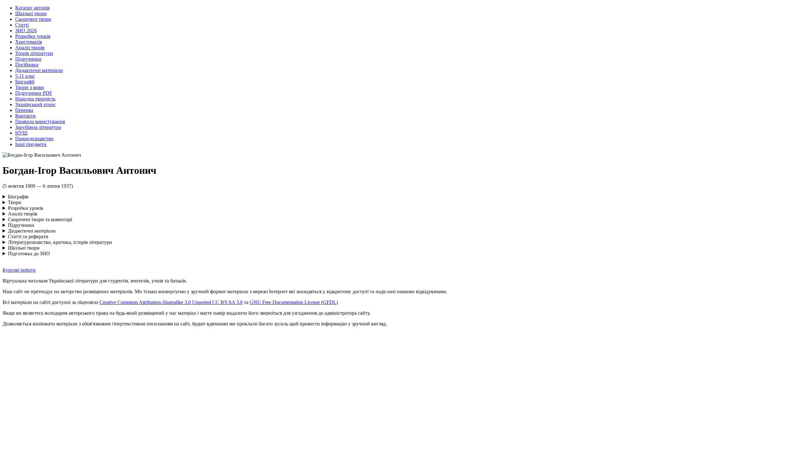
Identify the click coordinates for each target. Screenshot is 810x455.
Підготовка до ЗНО (29, 253)
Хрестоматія (28, 42)
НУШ (21, 133)
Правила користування (40, 121)
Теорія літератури (34, 53)
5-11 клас (25, 76)
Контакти (25, 115)
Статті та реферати (28, 236)
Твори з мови (29, 87)
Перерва (24, 110)
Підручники (28, 59)
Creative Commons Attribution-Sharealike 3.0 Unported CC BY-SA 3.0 (171, 302)
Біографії (24, 81)
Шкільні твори (31, 13)
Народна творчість (35, 98)
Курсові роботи (19, 270)
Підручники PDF (33, 93)
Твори (14, 202)
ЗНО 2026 (26, 30)
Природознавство (34, 138)
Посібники (27, 64)
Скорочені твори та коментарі (40, 219)
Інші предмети (31, 144)
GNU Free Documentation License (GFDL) (294, 302)
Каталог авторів (32, 7)
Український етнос (35, 104)
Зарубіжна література (38, 127)
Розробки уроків (33, 36)
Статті (22, 24)
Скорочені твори (33, 19)
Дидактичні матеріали (39, 70)
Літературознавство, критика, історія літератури (60, 242)
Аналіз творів (30, 47)
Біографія (18, 196)
